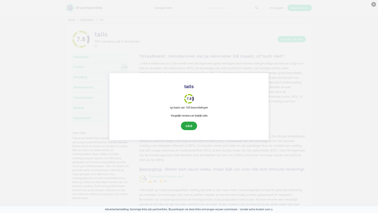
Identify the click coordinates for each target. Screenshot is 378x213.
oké (189, 126)
